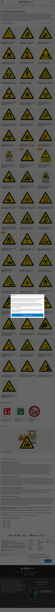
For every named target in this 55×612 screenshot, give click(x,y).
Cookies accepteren (27, 315)
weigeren (28, 310)
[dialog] (27, 306)
